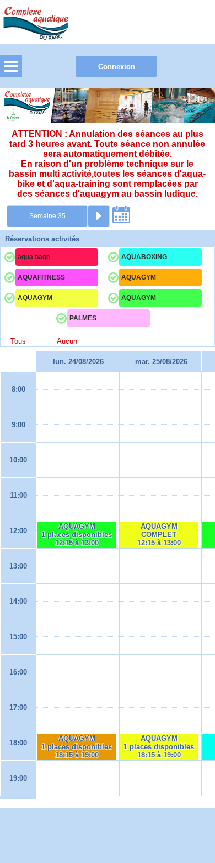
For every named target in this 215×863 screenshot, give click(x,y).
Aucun (67, 342)
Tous (18, 342)
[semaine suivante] (99, 216)
